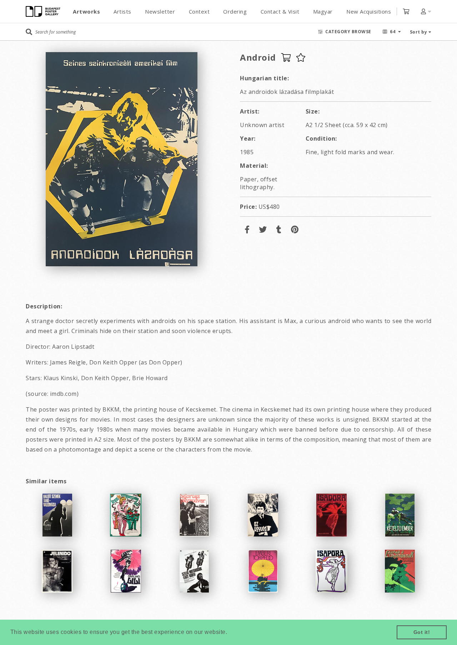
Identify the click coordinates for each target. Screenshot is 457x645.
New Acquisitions (368, 11)
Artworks (86, 11)
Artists (122, 11)
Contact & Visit (280, 11)
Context (199, 11)
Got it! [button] (421, 632)
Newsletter (160, 11)
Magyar (323, 11)
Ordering (235, 11)
